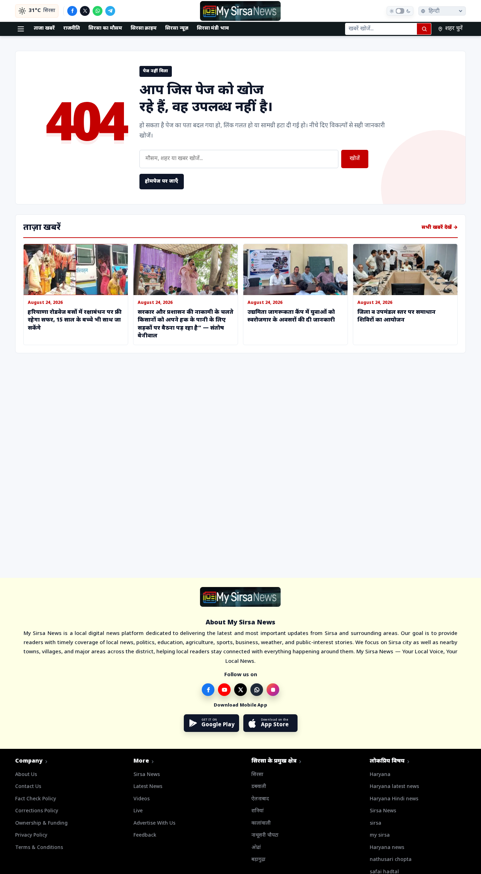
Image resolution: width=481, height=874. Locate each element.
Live (138, 811)
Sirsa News (146, 774)
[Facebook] (72, 11)
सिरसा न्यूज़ (176, 28)
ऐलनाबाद (260, 799)
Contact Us (28, 786)
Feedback (144, 835)
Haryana (380, 774)
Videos (141, 799)
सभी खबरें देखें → (439, 227)
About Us (26, 774)
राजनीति (71, 28)
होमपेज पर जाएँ (161, 181)
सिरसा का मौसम (105, 28)
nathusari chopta (391, 859)
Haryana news (387, 847)
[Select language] (442, 11)
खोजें (355, 159)
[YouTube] (224, 689)
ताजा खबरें (44, 28)
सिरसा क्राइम (144, 28)
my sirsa (380, 835)
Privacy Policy (31, 835)
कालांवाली (261, 823)
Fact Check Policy (35, 799)
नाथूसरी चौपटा (265, 835)
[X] (85, 11)
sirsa (375, 823)
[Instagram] (273, 689)
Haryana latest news (394, 786)
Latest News (147, 786)
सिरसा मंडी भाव (213, 28)
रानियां (257, 811)
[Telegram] (110, 11)
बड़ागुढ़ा (258, 859)
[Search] (424, 29)
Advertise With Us (154, 823)
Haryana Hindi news (394, 799)
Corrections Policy (36, 811)
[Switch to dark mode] (400, 11)
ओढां (256, 847)
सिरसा (257, 774)
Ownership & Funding (41, 823)
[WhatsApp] (97, 11)
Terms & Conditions (39, 847)
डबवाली (258, 786)
